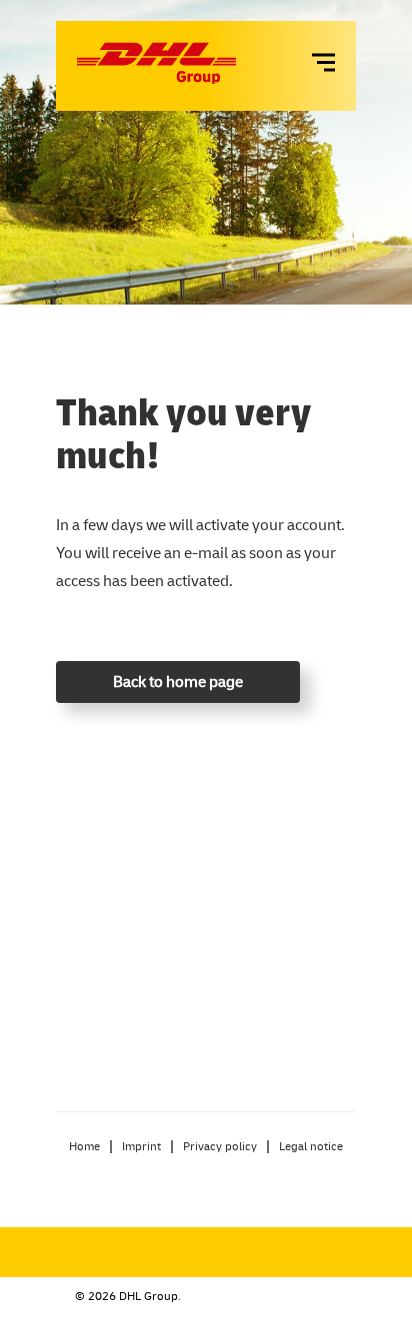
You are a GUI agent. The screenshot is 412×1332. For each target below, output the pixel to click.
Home (84, 1145)
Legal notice (311, 1145)
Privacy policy (220, 1145)
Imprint (141, 1145)
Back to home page (178, 681)
